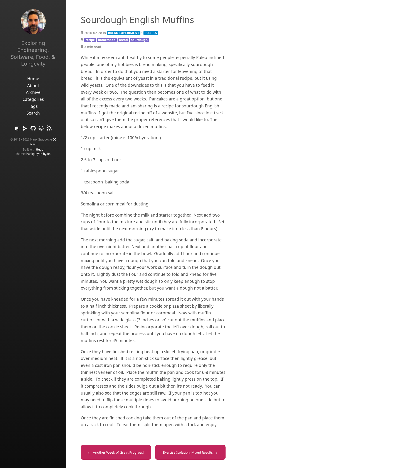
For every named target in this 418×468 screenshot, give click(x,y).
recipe (90, 40)
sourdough (139, 40)
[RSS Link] (49, 129)
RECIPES (151, 33)
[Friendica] (18, 129)
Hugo (39, 149)
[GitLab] (42, 129)
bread (123, 40)
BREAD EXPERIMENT (123, 33)
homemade (106, 40)
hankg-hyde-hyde (38, 154)
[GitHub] (34, 129)
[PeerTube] (26, 129)
